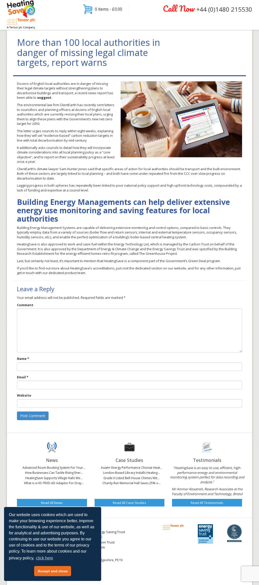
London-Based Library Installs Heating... (131, 473)
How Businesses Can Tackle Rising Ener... (54, 473)
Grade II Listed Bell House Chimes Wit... (131, 478)
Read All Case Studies (129, 502)
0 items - (108, 9)
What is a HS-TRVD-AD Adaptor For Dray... (54, 483)
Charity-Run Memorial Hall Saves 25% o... (131, 483)
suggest (44, 97)
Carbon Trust (105, 542)
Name (23, 358)
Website (24, 395)
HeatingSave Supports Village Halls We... (53, 478)
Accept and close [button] (53, 571)
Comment (25, 305)
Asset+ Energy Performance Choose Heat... (131, 467)
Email (22, 377)
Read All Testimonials (207, 502)
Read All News (52, 502)
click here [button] (44, 558)
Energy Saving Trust (110, 532)
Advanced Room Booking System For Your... (54, 467)
